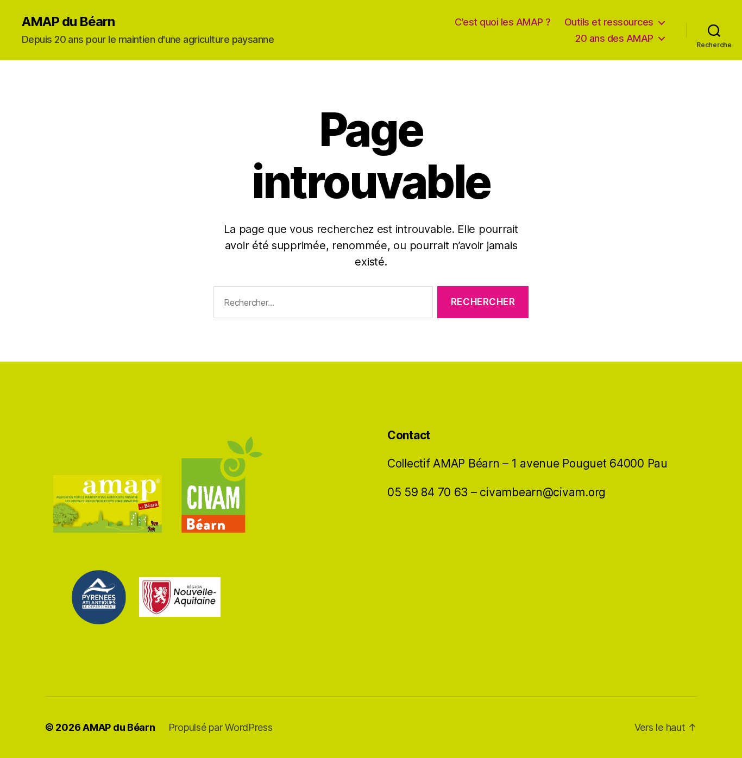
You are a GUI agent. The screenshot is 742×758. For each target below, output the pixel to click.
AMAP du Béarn (68, 21)
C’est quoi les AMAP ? (503, 22)
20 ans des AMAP (614, 38)
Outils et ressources (608, 22)
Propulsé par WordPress (220, 727)
